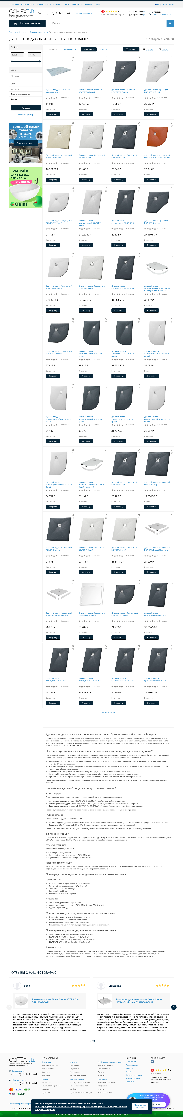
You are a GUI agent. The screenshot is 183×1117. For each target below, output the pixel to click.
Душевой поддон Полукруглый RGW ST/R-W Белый (59, 221)
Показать (26, 108)
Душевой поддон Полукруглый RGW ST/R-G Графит (59, 352)
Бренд (13, 70)
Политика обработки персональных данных (27, 1104)
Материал (15, 89)
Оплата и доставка (61, 4)
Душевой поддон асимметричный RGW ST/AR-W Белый (157, 419)
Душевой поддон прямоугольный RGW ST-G (122, 221)
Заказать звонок (19, 1071)
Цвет (13, 84)
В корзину (53, 114)
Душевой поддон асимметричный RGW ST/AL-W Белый (157, 353)
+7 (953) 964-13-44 (56, 13)
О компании (14, 4)
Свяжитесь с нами (84, 13)
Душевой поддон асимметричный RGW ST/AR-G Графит (91, 419)
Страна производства (20, 94)
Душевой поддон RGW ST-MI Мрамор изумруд (58, 90)
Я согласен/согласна (140, 1106)
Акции (48, 4)
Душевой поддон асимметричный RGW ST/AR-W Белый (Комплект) (91, 484)
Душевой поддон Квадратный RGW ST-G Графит (124, 156)
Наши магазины (28, 4)
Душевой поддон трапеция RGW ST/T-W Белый (90, 90)
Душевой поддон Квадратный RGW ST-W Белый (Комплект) (157, 548)
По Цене (14, 47)
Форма (14, 99)
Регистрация (168, 4)
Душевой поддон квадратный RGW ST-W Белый (91, 548)
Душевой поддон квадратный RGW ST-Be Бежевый (59, 156)
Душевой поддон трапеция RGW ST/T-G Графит (123, 90)
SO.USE (171, 1108)
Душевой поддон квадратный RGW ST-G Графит (59, 548)
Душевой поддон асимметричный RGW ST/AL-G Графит (91, 353)
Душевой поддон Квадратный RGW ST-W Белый (92, 156)
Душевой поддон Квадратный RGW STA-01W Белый (92, 614)
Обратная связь (19, 1080)
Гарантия (75, 4)
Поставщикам (87, 4)
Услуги (97, 4)
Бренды (40, 4)
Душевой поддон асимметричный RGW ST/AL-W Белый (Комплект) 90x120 (157, 288)
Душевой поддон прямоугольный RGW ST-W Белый (90, 223)
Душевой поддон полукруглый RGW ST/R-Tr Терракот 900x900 (157, 156)
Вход (159, 4)
